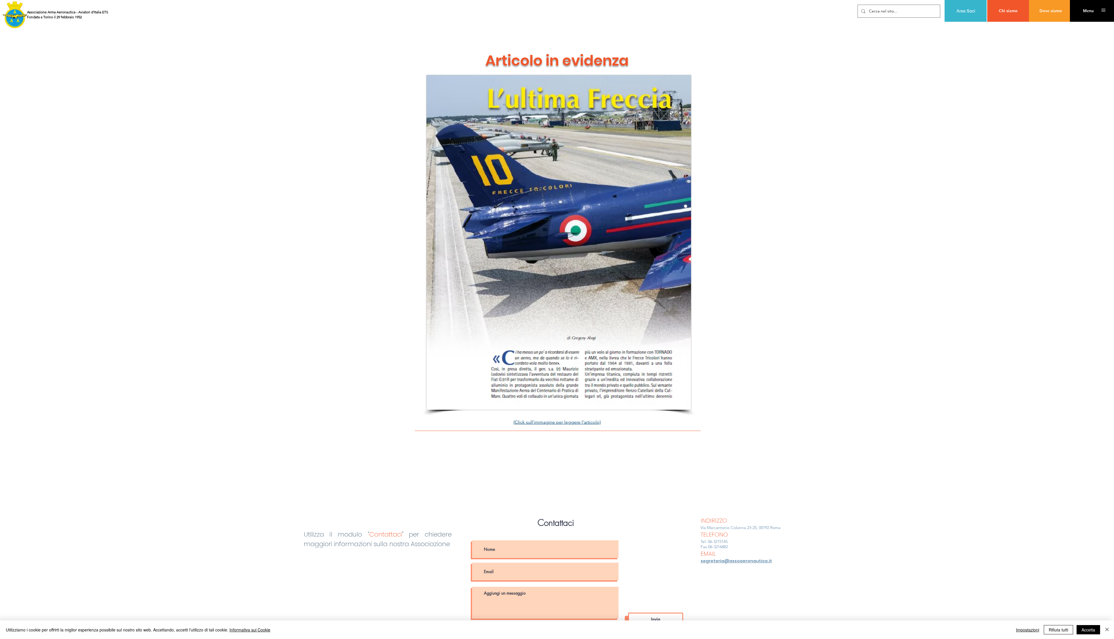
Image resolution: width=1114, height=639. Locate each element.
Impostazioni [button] (1027, 630)
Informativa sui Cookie (249, 630)
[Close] (1107, 629)
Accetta (1088, 630)
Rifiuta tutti (1058, 630)
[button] (1088, 11)
